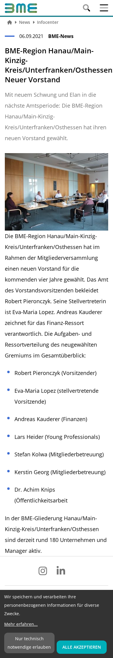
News (24, 22)
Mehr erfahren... (21, 624)
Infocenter (47, 22)
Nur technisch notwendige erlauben (29, 643)
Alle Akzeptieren (81, 647)
